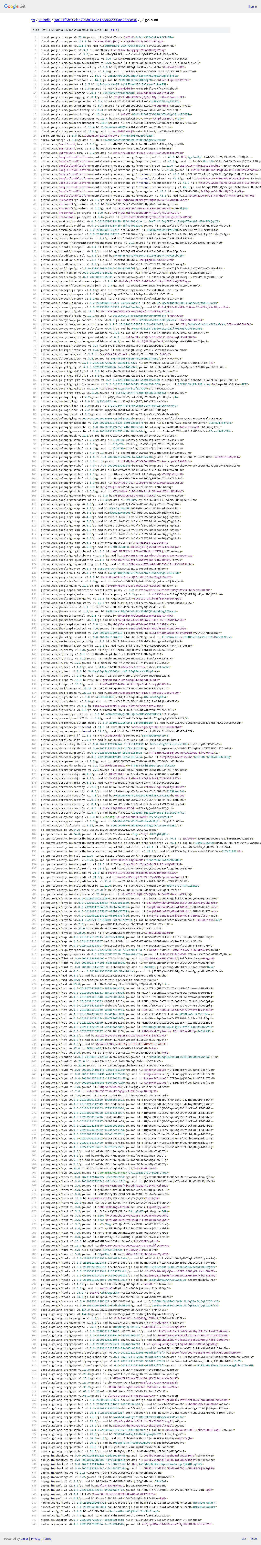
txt (243, 1538)
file (114, 30)
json (253, 1538)
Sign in (252, 6)
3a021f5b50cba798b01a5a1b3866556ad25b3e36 (95, 19)
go (33, 19)
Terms (47, 1539)
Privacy (35, 1539)
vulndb (45, 19)
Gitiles (25, 1539)
